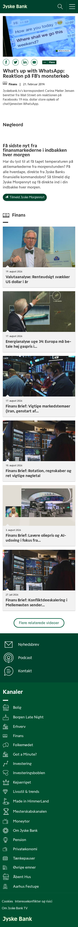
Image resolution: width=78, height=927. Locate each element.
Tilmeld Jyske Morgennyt (26, 197)
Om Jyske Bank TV (15, 908)
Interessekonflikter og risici (33, 901)
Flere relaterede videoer (39, 622)
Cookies (7, 901)
